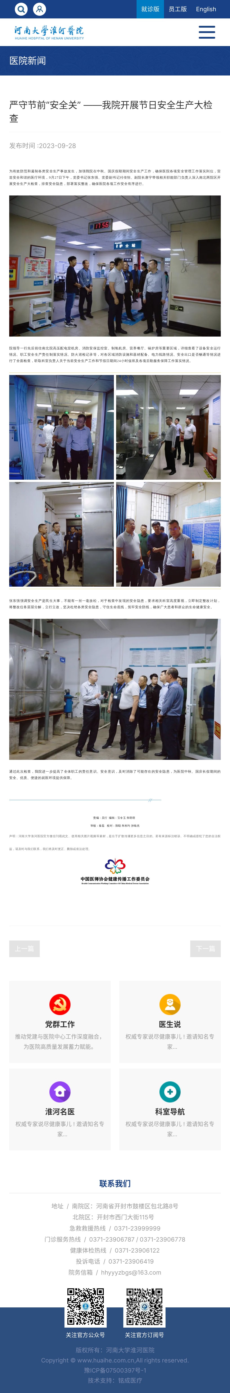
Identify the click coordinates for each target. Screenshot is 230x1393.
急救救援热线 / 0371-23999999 (115, 1228)
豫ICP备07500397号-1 (115, 1370)
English (206, 9)
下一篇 (205, 949)
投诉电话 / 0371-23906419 (115, 1261)
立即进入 (60, 1022)
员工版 (178, 9)
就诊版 (150, 9)
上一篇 (24, 949)
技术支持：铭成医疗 (115, 1380)
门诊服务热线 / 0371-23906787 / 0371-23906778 (114, 1239)
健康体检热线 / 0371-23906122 (115, 1250)
